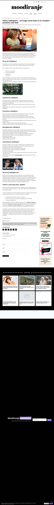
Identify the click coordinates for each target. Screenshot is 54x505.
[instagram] (36, 2)
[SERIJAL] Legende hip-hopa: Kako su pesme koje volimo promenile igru (26, 302)
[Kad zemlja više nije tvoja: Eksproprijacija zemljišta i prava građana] (27, 280)
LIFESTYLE (26, 13)
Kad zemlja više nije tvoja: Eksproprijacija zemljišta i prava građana (26, 287)
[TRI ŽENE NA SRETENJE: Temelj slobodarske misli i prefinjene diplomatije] (10, 296)
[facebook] (34, 2)
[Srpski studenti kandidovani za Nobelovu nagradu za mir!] (43, 296)
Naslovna (14, 13)
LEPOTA (35, 13)
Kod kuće (9, 18)
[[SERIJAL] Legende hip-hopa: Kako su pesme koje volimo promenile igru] (27, 296)
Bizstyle (40, 13)
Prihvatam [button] (51, 503)
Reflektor (20, 13)
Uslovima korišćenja (6, 224)
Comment (4, 238)
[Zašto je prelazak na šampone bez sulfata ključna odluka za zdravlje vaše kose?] (10, 280)
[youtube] (39, 2)
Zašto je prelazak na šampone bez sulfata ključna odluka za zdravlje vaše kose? (10, 287)
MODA (31, 13)
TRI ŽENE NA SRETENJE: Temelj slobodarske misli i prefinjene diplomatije (9, 302)
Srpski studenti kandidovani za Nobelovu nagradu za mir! (43, 302)
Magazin (6, 18)
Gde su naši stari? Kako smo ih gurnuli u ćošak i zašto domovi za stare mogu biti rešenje (43, 287)
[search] (42, 2)
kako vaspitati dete (7, 220)
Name (4, 244)
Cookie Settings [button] (46, 503)
